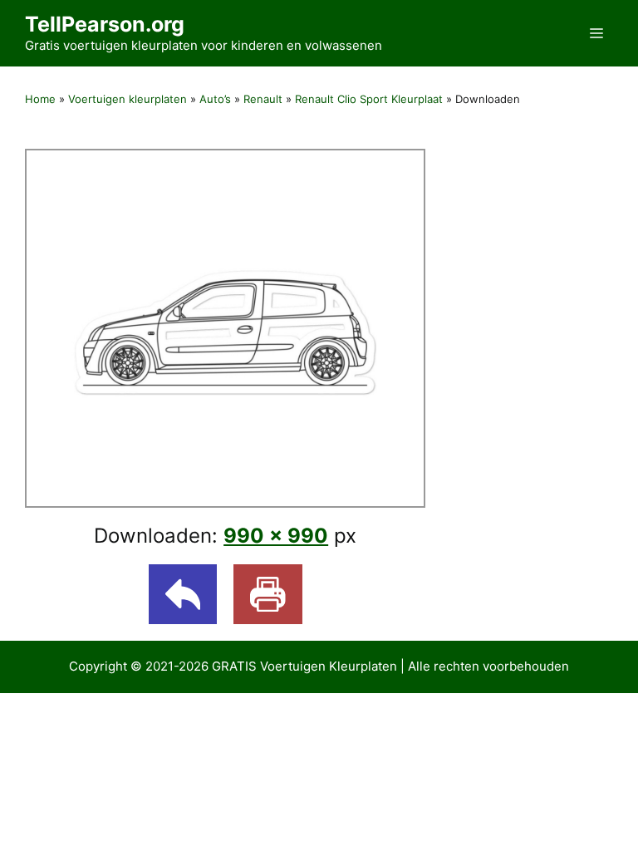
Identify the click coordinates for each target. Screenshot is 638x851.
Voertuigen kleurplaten (127, 99)
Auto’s (215, 99)
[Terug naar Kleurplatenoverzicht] (183, 594)
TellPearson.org (104, 24)
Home (40, 99)
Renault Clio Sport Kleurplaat (369, 99)
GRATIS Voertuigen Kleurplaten (304, 666)
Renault (262, 99)
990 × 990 (275, 536)
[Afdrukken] (267, 594)
